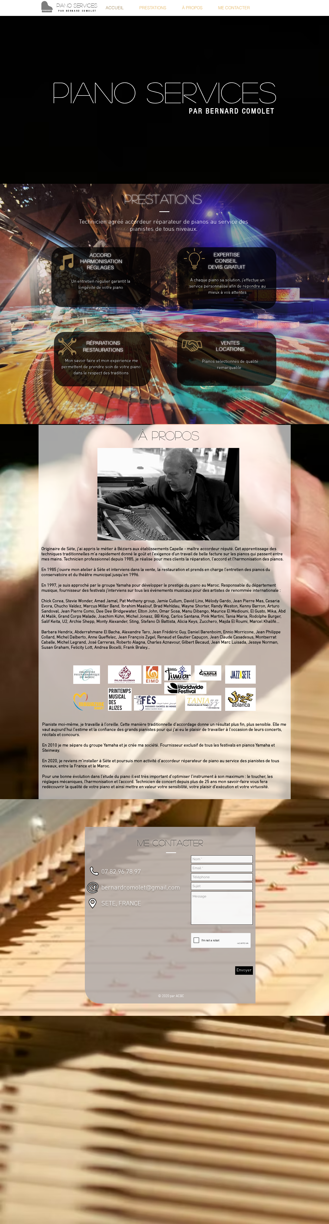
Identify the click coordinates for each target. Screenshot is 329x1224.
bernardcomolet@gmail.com (140, 888)
